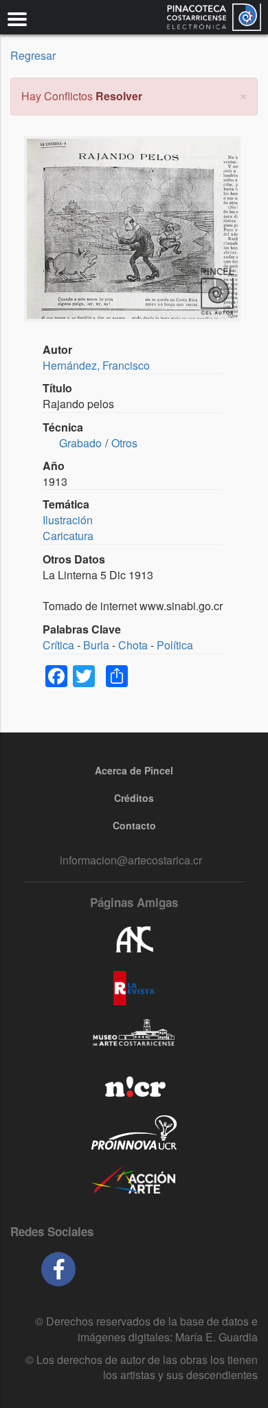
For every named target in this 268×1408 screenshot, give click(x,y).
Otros (124, 443)
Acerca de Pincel (134, 770)
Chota (133, 645)
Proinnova (134, 1132)
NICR (134, 1084)
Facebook (58, 1269)
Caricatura (68, 536)
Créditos (134, 798)
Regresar (33, 55)
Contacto (134, 825)
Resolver (119, 96)
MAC (134, 1036)
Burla (96, 645)
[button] (243, 94)
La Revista (134, 988)
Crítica (58, 645)
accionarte (134, 1180)
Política (175, 645)
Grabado (80, 443)
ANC (134, 940)
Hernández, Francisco (96, 365)
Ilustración (68, 520)
